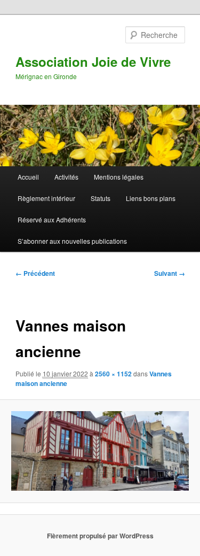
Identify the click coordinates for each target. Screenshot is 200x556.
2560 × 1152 (113, 374)
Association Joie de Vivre (93, 61)
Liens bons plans (150, 198)
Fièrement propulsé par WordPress (100, 535)
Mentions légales (118, 176)
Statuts (100, 198)
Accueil (28, 176)
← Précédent (35, 273)
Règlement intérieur (46, 198)
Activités (66, 176)
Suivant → (169, 273)
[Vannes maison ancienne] (99, 451)
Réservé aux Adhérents (52, 219)
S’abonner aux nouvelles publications (72, 240)
